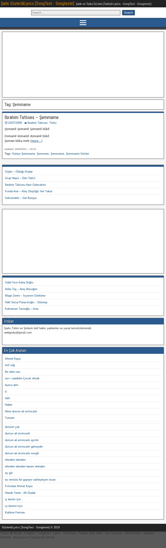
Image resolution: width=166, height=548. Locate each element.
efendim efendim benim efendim (25, 466)
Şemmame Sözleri (77, 153)
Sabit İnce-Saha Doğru (19, 282)
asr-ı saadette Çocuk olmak (22, 378)
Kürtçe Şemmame (23, 153)
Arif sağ (10, 365)
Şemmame (57, 153)
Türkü (52, 122)
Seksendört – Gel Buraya (21, 198)
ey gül (9, 473)
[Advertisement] (83, 64)
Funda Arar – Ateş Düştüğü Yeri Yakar (28, 191)
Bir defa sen (12, 371)
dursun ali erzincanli (17, 433)
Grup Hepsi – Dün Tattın (20, 178)
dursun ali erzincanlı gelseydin (24, 446)
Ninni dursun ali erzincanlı (21, 411)
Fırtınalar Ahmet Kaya (18, 486)
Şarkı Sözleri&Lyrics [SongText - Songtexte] (37, 3)
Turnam (9, 417)
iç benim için (13, 499)
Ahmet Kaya (13, 358)
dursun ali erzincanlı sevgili (22, 453)
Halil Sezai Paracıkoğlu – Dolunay (26, 302)
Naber (8, 404)
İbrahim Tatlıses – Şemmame (32, 117)
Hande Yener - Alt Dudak (20, 492)
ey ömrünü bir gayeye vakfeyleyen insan (30, 479)
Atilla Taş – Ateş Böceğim (21, 289)
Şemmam (43, 153)
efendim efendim (15, 459)
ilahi (7, 398)
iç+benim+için (13, 506)
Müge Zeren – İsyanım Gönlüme (25, 295)
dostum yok (12, 427)
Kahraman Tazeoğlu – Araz (22, 308)
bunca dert (11, 385)
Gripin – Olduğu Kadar (19, 171)
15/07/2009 (15, 122)
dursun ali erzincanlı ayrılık (22, 440)
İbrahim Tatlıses (37, 122)
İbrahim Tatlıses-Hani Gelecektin (25, 184)
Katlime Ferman (15, 512)
